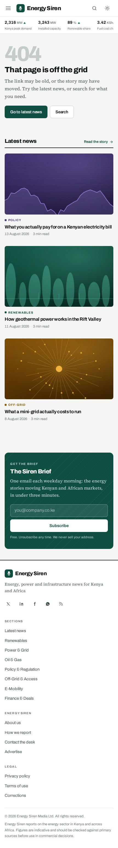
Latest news (15, 631)
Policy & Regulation (22, 669)
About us (13, 722)
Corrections (15, 795)
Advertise (13, 751)
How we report (18, 732)
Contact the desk (20, 742)
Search (62, 112)
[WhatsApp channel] (48, 604)
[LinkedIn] (21, 604)
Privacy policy (17, 776)
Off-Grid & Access (21, 679)
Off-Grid (17, 404)
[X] (8, 604)
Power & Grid (17, 650)
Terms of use (16, 786)
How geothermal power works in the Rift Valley (53, 319)
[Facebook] (35, 604)
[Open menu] (8, 8)
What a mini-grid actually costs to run (43, 411)
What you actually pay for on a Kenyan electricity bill (58, 227)
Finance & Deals (19, 698)
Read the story (96, 142)
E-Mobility (14, 689)
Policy (14, 220)
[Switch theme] (107, 8)
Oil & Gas (13, 660)
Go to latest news (26, 112)
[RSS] (61, 604)
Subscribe (58, 525)
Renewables (20, 312)
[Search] (94, 8)
